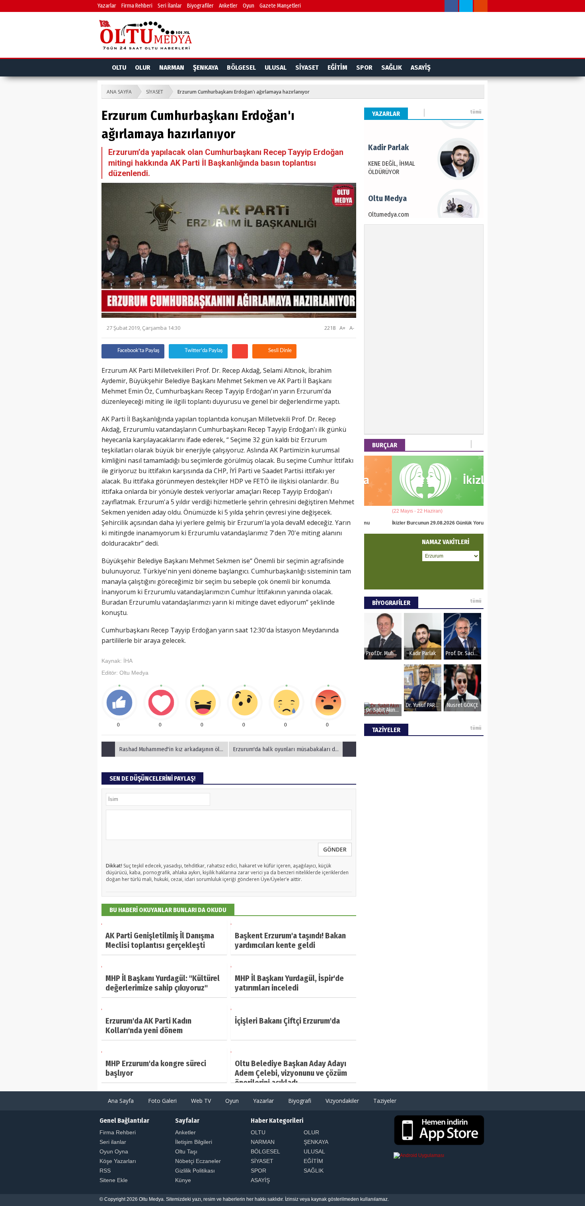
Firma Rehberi (136, 5)
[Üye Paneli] (437, 7)
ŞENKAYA (205, 67)
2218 (329, 327)
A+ (342, 327)
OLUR (142, 67)
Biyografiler (200, 5)
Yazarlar (107, 5)
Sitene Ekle (113, 1180)
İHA (128, 661)
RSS (105, 1170)
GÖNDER (335, 849)
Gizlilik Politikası (195, 1170)
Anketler (228, 5)
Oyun (248, 5)
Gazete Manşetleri (280, 5)
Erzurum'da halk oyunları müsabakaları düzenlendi (294, 749)
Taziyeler (384, 1100)
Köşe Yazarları (117, 1161)
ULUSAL (276, 67)
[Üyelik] (469, 67)
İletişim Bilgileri (193, 1142)
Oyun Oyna (113, 1151)
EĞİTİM (337, 67)
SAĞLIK (391, 67)
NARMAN (171, 67)
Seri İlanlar (170, 5)
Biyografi (299, 1100)
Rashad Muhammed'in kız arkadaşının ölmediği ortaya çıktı (174, 749)
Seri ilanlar (112, 1142)
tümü (476, 112)
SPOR (364, 67)
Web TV (200, 1100)
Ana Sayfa (120, 1100)
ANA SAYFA (119, 91)
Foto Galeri (161, 1100)
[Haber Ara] (422, 7)
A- (351, 327)
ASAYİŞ (421, 67)
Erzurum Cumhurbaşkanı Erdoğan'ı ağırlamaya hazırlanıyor (243, 91)
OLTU (119, 67)
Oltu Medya (133, 673)
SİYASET (307, 67)
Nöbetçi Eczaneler (198, 1161)
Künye (183, 1180)
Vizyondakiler (341, 1100)
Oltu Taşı (186, 1151)
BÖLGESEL (241, 67)
